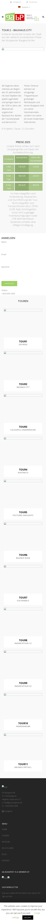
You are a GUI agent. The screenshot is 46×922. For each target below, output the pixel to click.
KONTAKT (5, 860)
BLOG (4, 854)
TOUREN (5, 835)
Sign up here (7, 896)
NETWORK (6, 842)
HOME (4, 829)
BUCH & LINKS (8, 848)
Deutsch (24, 7)
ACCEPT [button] (27, 917)
